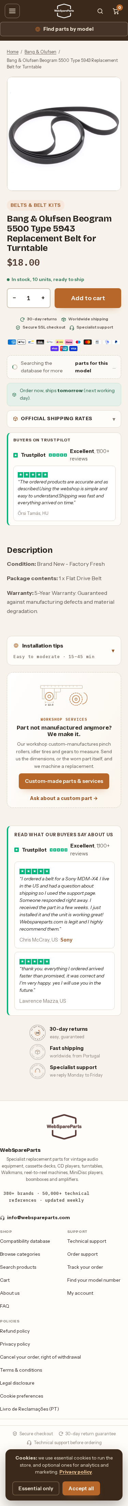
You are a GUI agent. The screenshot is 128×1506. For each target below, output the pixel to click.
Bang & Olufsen (40, 51)
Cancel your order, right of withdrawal (40, 1357)
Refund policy (15, 1331)
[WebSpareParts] (64, 11)
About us (9, 1293)
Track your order (85, 1267)
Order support (82, 1254)
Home (12, 51)
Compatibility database (25, 1241)
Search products (18, 1267)
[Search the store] (100, 10)
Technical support (86, 1241)
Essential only (35, 1488)
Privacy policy (15, 1344)
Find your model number (93, 1280)
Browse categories (20, 1254)
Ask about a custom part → (64, 798)
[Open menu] (12, 11)
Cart (5, 1280)
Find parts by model (68, 29)
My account (80, 1293)
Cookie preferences (21, 1396)
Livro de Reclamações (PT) (29, 1409)
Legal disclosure (17, 1383)
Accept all (81, 1488)
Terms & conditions (21, 1370)
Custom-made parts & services (64, 781)
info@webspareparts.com (38, 1217)
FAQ (4, 1306)
